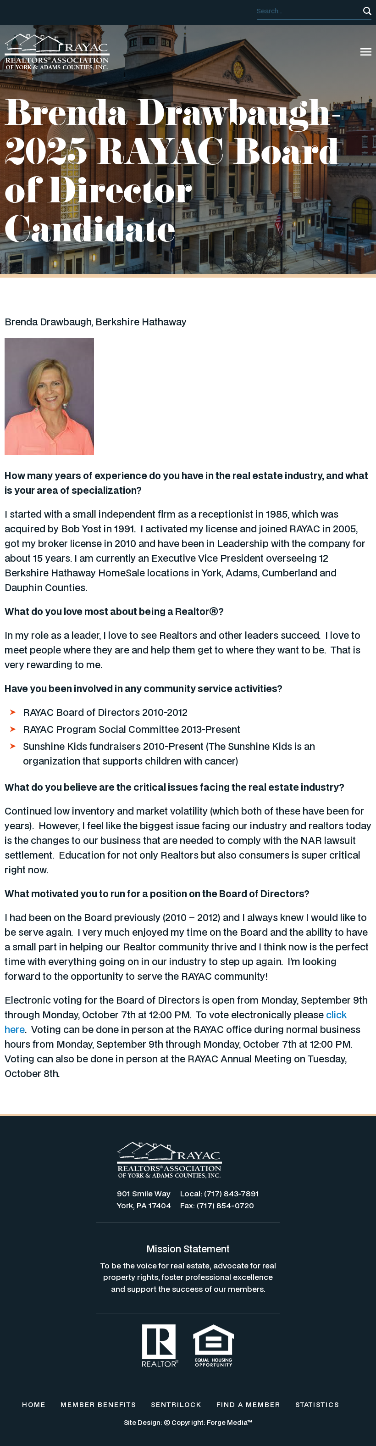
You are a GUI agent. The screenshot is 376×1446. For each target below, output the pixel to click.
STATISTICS (317, 1404)
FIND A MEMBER (248, 1404)
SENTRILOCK (176, 1404)
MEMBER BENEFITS (98, 1404)
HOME (34, 1404)
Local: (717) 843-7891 (219, 1193)
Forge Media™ (229, 1422)
